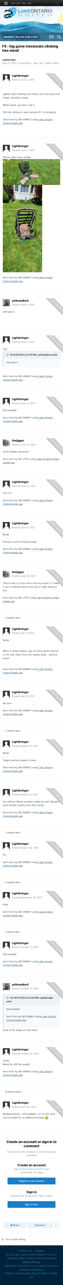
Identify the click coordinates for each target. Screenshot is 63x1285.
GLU (29, 3)
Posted (23, 79)
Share (15, 1225)
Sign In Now (31, 1204)
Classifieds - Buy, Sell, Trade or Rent (39, 63)
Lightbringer (9, 59)
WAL (24, 3)
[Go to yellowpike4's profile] (6, 302)
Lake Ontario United (31, 1254)
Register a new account (31, 1181)
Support (9, 1273)
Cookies (39, 1250)
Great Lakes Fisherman (41, 1258)
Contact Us (25, 1250)
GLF (18, 3)
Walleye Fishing (31, 1262)
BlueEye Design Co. (33, 1269)
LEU (13, 3)
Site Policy (11, 1265)
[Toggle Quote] (7, 354)
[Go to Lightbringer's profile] (6, 77)
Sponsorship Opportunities (31, 1273)
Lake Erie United (16, 1258)
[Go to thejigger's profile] (6, 442)
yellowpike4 (44, 354)
